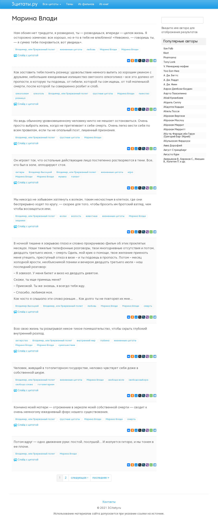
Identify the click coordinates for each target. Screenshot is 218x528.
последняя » (100, 478)
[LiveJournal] (143, 60)
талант (75, 177)
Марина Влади (108, 50)
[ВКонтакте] (128, 60)
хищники (20, 221)
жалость (76, 216)
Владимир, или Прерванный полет (35, 50)
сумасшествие (66, 345)
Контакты (109, 502)
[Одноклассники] (132, 60)
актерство (21, 341)
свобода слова (24, 385)
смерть (148, 306)
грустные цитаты (103, 94)
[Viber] (147, 60)
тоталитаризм (45, 385)
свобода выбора (138, 380)
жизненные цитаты (71, 50)
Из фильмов (86, 4)
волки (63, 216)
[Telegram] (154, 60)
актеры (19, 172)
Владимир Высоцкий (40, 172)
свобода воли (116, 380)
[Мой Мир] (136, 60)
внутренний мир (86, 341)
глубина (104, 341)
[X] (139, 60)
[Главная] (26, 4)
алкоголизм (22, 94)
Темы (69, 4)
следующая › (79, 478)
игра (130, 172)
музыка (62, 177)
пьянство (144, 94)
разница (20, 98)
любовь (91, 50)
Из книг (104, 4)
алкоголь (38, 94)
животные (91, 216)
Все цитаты (51, 4)
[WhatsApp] (151, 60)
